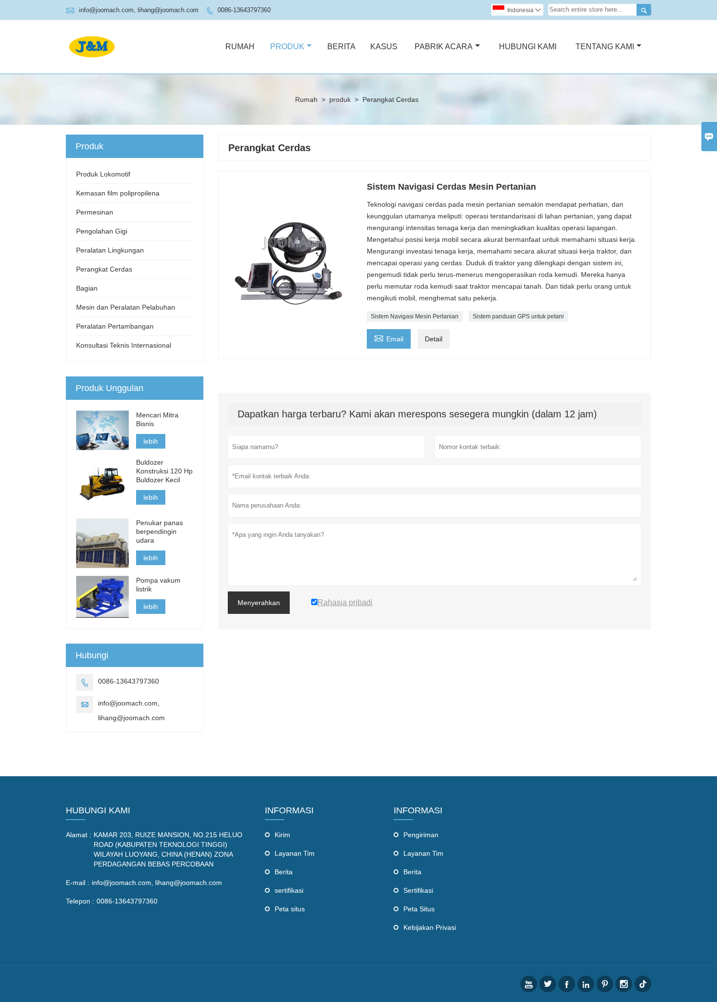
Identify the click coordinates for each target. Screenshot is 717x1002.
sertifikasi (289, 890)
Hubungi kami (98, 810)
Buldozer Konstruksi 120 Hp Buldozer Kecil (164, 471)
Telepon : (80, 901)
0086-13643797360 (244, 10)
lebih (150, 441)
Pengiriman (420, 835)
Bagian (87, 288)
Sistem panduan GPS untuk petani (518, 316)
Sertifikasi (418, 890)
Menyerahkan (259, 603)
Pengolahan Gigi (101, 231)
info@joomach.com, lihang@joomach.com (139, 10)
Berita (341, 46)
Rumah (240, 46)
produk (340, 99)
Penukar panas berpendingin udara (159, 531)
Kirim (282, 835)
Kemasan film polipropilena (117, 193)
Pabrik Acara (444, 46)
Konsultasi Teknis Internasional (123, 345)
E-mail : (77, 882)
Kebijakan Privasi (429, 927)
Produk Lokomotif (103, 174)
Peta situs (290, 909)
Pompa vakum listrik (158, 584)
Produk (287, 46)
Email (388, 338)
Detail (433, 339)
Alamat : (78, 835)
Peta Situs (419, 909)
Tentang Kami (605, 46)
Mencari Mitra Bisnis (157, 419)
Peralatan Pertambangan (115, 326)
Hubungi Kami (528, 46)
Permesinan (94, 212)
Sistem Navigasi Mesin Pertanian (414, 316)
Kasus (384, 46)
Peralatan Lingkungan (110, 250)
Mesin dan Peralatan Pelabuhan (125, 307)
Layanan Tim (295, 853)
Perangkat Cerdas (104, 269)
